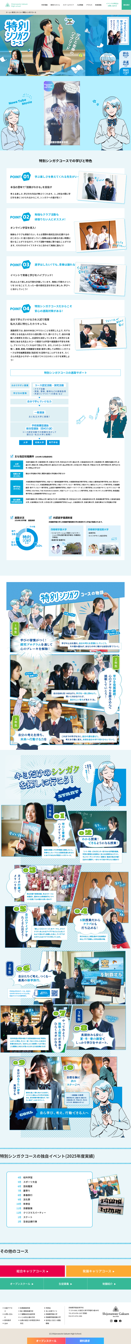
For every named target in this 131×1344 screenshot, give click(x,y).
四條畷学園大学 (51, 1314)
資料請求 (126, 5)
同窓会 (48, 1308)
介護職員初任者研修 (27, 1314)
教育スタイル (55, 5)
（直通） (79, 1313)
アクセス (89, 5)
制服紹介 (107, 1284)
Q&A (6, 1323)
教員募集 (98, 5)
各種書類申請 (25, 1308)
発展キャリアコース (97, 1271)
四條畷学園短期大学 (53, 1317)
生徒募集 (64, 1284)
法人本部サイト (51, 1311)
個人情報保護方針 (26, 1311)
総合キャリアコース (31, 1271)
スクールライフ (68, 5)
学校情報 (44, 5)
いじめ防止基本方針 (27, 1317)
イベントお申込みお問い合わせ (112, 4)
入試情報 (80, 5)
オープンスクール (20, 1284)
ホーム (8, 12)
